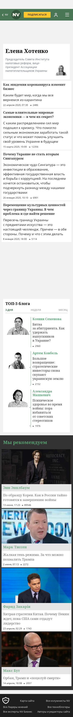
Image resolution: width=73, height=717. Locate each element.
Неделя (36, 309)
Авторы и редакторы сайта (53, 711)
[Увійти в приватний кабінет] (56, 15)
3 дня (9, 309)
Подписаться (37, 14)
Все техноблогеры (58, 707)
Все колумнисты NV (58, 700)
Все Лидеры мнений (15, 707)
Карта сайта (27, 700)
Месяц (63, 309)
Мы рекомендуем (25, 442)
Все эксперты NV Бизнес (17, 711)
